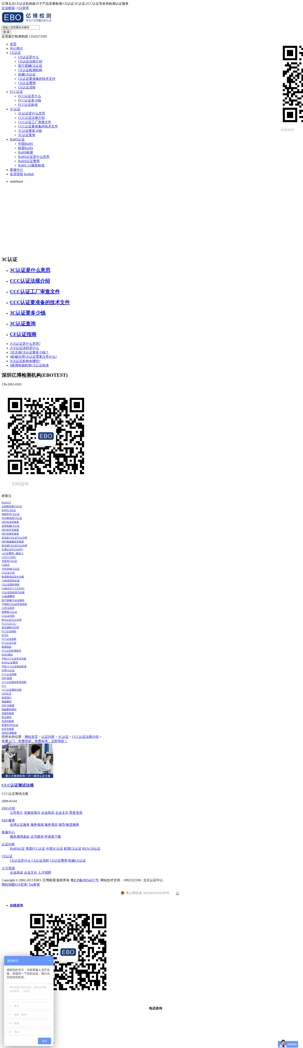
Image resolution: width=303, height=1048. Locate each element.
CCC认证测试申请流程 (14, 682)
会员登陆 (16, 174)
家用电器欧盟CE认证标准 (29, 365)
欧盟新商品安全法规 (13, 576)
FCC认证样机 (9, 631)
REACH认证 (91, 848)
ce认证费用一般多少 (12, 553)
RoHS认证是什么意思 (33, 156)
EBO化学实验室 (10, 529)
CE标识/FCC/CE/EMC (13, 588)
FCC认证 (16, 91)
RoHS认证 (17, 139)
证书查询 (37, 836)
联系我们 (7, 697)
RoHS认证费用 (29, 161)
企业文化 (61, 812)
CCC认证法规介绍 (31, 117)
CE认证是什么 (28, 57)
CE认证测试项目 (11, 584)
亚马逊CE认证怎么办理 (14, 545)
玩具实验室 (8, 721)
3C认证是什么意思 (31, 113)
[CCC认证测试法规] (27, 777)
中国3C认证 (54, 848)
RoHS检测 (25, 152)
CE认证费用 (27, 83)
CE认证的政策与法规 (13, 592)
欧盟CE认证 (72, 848)
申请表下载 (53, 836)
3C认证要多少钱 (30, 130)
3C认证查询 (26, 135)
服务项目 (51, 824)
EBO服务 (8, 820)
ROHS (5, 635)
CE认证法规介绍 (30, 61)
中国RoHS (25, 143)
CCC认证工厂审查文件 (34, 122)
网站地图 (8, 884)
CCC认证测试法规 (11, 689)
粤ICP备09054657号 (84, 880)
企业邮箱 (8, 8)
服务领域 (37, 824)
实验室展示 (32, 812)
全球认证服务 (20, 824)
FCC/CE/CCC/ (9, 623)
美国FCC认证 (35, 848)
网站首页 (31, 736)
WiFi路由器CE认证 (12, 518)
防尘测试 (7, 717)
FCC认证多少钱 (29, 100)
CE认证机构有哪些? (25, 361)
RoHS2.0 (6, 502)
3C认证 (15, 109)
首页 (13, 44)
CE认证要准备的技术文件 (36, 78)
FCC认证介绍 (9, 643)
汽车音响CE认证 (11, 568)
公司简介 (16, 812)
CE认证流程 (27, 87)
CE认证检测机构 (30, 70)
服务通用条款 (20, 836)
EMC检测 (7, 678)
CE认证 (15, 52)
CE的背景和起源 (11, 580)
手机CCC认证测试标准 (14, 666)
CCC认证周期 (9, 674)
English (29, 174)
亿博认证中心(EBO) (12, 549)
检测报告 (7, 646)
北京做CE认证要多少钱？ (29, 352)
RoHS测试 (7, 654)
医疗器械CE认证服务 (13, 600)
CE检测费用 (8, 596)
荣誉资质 (75, 812)
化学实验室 (8, 729)
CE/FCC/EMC (9, 557)
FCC (4, 686)
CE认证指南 (23, 334)
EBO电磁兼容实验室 (13, 541)
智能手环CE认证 (11, 514)
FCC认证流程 (9, 639)
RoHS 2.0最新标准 (31, 165)
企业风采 (47, 812)
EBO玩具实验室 (10, 522)
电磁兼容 (7, 701)
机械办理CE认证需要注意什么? (33, 356)
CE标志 (6, 565)
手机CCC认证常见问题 (14, 658)
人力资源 (8, 868)
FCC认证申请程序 (11, 650)
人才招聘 (44, 872)
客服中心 (16, 169)
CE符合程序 (8, 608)
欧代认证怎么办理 (11, 619)
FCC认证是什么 (29, 96)
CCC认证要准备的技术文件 (38, 126)
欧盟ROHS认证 (10, 725)
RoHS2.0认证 (9, 510)
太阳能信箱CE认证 (12, 506)
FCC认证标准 (28, 104)
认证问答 (48, 736)
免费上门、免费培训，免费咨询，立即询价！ (35, 741)
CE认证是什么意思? (25, 343)
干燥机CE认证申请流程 (14, 604)
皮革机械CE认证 (11, 526)
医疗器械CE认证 (30, 65)
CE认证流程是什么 (24, 348)
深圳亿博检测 (9, 732)
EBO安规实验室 (10, 533)
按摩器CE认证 (9, 612)
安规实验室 (8, 713)
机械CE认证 (27, 74)
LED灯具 (6, 693)
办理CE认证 (8, 670)
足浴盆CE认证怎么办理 (14, 537)
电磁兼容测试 (9, 709)
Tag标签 (34, 884)
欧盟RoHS (25, 148)
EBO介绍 (8, 808)
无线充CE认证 (9, 561)
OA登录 (23, 8)
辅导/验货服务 (69, 824)
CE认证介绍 (8, 572)
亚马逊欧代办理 (10, 627)
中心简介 (16, 48)
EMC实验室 (8, 705)
